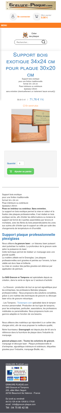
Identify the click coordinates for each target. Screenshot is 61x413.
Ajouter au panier (23, 171)
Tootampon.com (24, 302)
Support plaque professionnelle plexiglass (28, 236)
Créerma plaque (34, 35)
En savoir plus (31, 105)
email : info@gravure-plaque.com (21, 404)
